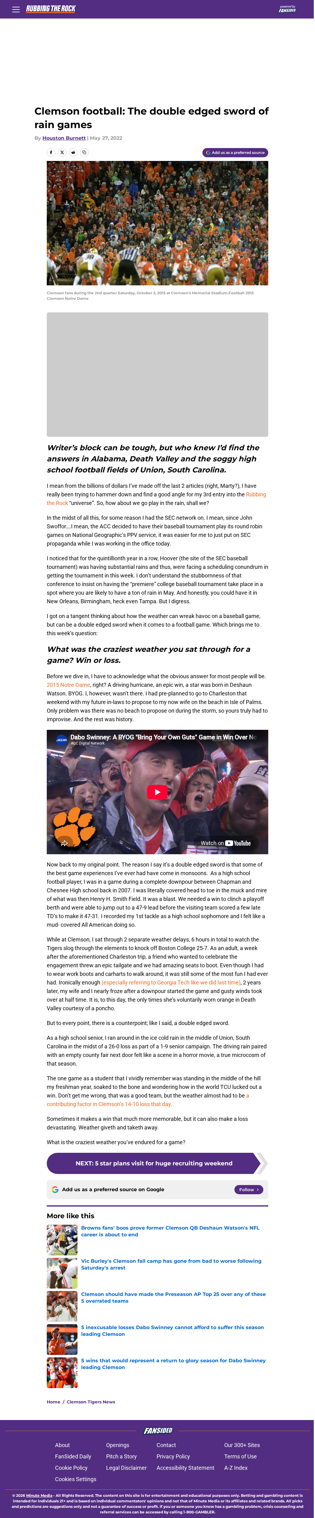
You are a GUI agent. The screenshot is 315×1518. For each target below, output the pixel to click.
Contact (166, 1445)
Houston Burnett (64, 138)
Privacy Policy (173, 1456)
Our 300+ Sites (242, 1445)
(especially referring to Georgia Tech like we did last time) (171, 982)
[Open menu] (16, 9)
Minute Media (39, 1495)
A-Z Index (236, 1468)
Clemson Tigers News (91, 1402)
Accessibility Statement (185, 1468)
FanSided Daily (73, 1456)
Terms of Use (240, 1456)
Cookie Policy (71, 1468)
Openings (117, 1445)
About (62, 1445)
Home (53, 1402)
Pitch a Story (121, 1456)
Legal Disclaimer (126, 1468)
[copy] (84, 152)
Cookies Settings (75, 1479)
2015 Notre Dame (68, 685)
